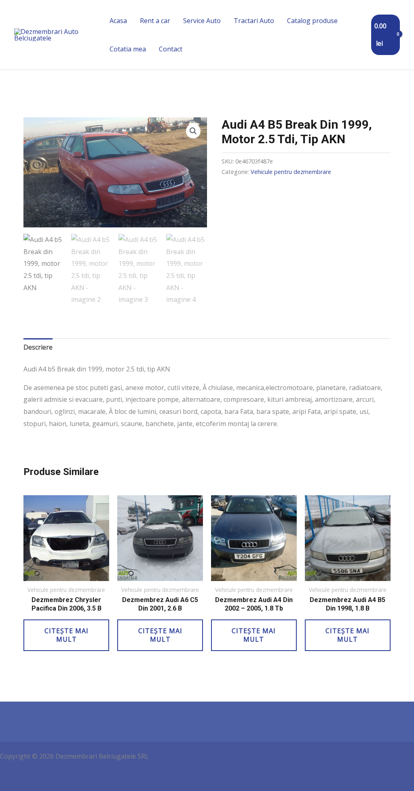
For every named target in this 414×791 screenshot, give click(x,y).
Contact (170, 49)
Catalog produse (312, 20)
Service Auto (202, 20)
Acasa (118, 20)
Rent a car (155, 20)
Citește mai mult (66, 635)
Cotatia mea (128, 49)
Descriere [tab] (38, 347)
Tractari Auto (254, 20)
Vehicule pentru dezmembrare (291, 172)
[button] (193, 131)
